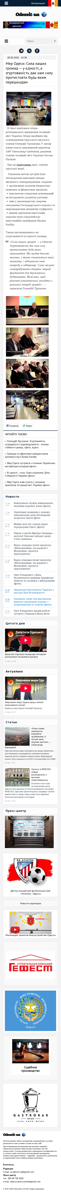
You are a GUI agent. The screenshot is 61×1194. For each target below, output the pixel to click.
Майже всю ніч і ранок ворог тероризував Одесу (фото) (31, 525)
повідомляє (24, 164)
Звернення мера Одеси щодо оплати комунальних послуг (24, 703)
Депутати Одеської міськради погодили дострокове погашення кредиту (25, 655)
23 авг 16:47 (7, 612)
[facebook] (37, 50)
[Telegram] (21, 50)
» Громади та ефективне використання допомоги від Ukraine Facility (26, 455)
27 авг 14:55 (7, 504)
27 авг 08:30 (7, 525)
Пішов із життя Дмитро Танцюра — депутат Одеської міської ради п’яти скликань (34, 536)
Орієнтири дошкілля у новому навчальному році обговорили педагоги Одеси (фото (32, 515)
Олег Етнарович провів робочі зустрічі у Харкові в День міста (32, 612)
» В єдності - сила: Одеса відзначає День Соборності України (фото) (27, 474)
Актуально (14, 671)
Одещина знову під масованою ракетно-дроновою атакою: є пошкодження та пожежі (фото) (33, 601)
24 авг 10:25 (7, 591)
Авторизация (38, 3)
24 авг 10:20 (7, 600)
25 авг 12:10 (7, 534)
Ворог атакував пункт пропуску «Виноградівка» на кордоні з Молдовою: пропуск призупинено (32, 549)
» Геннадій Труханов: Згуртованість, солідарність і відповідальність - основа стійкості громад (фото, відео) (27, 444)
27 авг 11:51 (7, 513)
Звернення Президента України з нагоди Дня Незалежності (34, 591)
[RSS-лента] (29, 50)
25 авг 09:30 (7, 546)
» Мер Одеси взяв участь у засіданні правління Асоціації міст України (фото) (27, 483)
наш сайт (38, 1143)
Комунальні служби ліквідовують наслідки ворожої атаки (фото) (33, 504)
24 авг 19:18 (7, 576)
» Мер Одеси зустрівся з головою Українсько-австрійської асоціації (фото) (30, 464)
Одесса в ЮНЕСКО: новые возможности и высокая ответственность (41, 774)
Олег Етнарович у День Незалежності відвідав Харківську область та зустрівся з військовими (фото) (34, 579)
